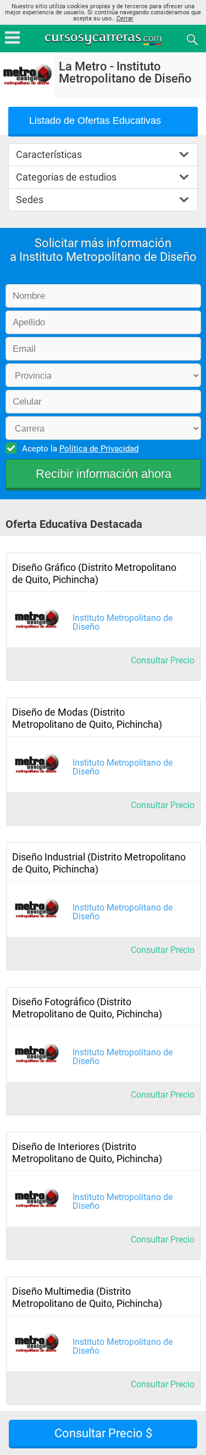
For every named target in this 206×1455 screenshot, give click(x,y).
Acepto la (80, 449)
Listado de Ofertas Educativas (95, 120)
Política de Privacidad (98, 449)
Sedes (29, 199)
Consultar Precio (162, 660)
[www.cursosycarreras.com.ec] (104, 38)
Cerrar (124, 18)
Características (49, 154)
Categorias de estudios (66, 177)
